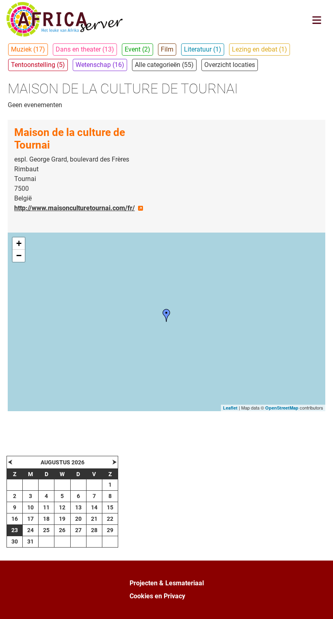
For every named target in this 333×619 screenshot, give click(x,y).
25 (46, 530)
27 (78, 530)
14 (94, 507)
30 (14, 541)
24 (30, 530)
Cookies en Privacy (157, 596)
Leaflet (230, 408)
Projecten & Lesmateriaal (167, 583)
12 (62, 507)
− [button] (19, 255)
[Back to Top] (319, 604)
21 (94, 518)
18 (46, 518)
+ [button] (19, 243)
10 (30, 507)
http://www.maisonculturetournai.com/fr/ (74, 208)
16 (14, 518)
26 (62, 530)
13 (78, 507)
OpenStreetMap (281, 408)
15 (110, 507)
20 (78, 518)
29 (110, 530)
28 (94, 530)
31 (30, 541)
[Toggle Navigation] (317, 20)
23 (14, 530)
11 (46, 507)
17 (30, 518)
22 (110, 518)
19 (62, 518)
